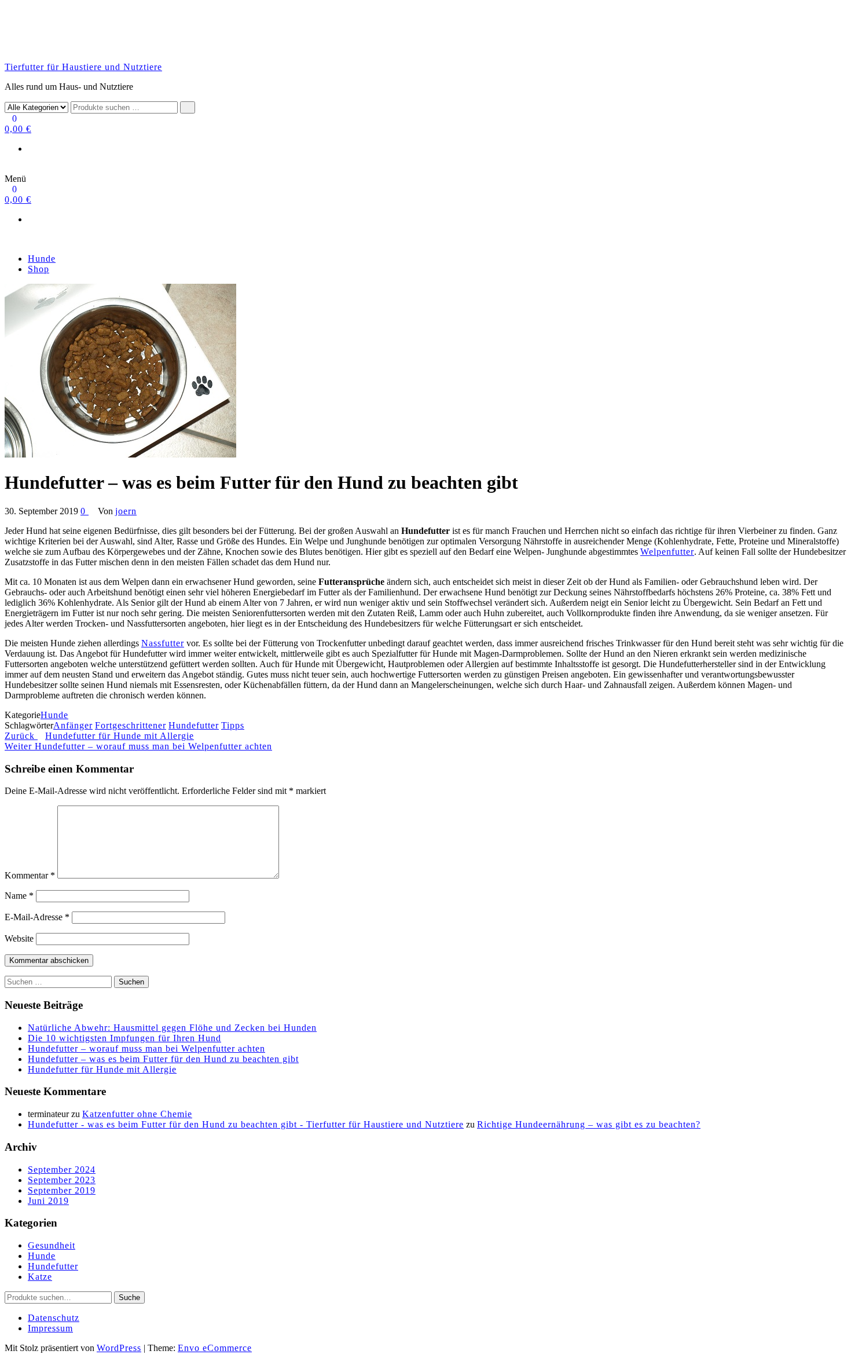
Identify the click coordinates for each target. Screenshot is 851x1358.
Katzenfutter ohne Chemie (137, 1114)
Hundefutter (193, 725)
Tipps (232, 725)
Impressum (50, 1328)
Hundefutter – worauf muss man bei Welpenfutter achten (146, 1048)
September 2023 (62, 1180)
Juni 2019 (48, 1201)
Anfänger (73, 725)
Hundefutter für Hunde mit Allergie (102, 1069)
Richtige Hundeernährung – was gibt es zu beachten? (588, 1124)
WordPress (119, 1348)
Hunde (42, 258)
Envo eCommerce (215, 1348)
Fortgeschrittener (130, 725)
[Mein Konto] (8, 168)
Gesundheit (51, 1245)
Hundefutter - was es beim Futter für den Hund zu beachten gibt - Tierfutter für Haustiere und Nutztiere (246, 1124)
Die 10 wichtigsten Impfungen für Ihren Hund (124, 1038)
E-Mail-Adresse (37, 917)
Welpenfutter (667, 552)
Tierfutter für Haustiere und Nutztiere (83, 67)
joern (126, 511)
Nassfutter (162, 643)
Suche (129, 1297)
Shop (38, 269)
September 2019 (62, 1190)
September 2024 (62, 1169)
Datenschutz (53, 1318)
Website (19, 938)
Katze (40, 1277)
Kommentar (30, 875)
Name (19, 896)
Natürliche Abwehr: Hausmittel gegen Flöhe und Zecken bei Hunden (172, 1028)
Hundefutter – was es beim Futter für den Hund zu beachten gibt (163, 1059)
